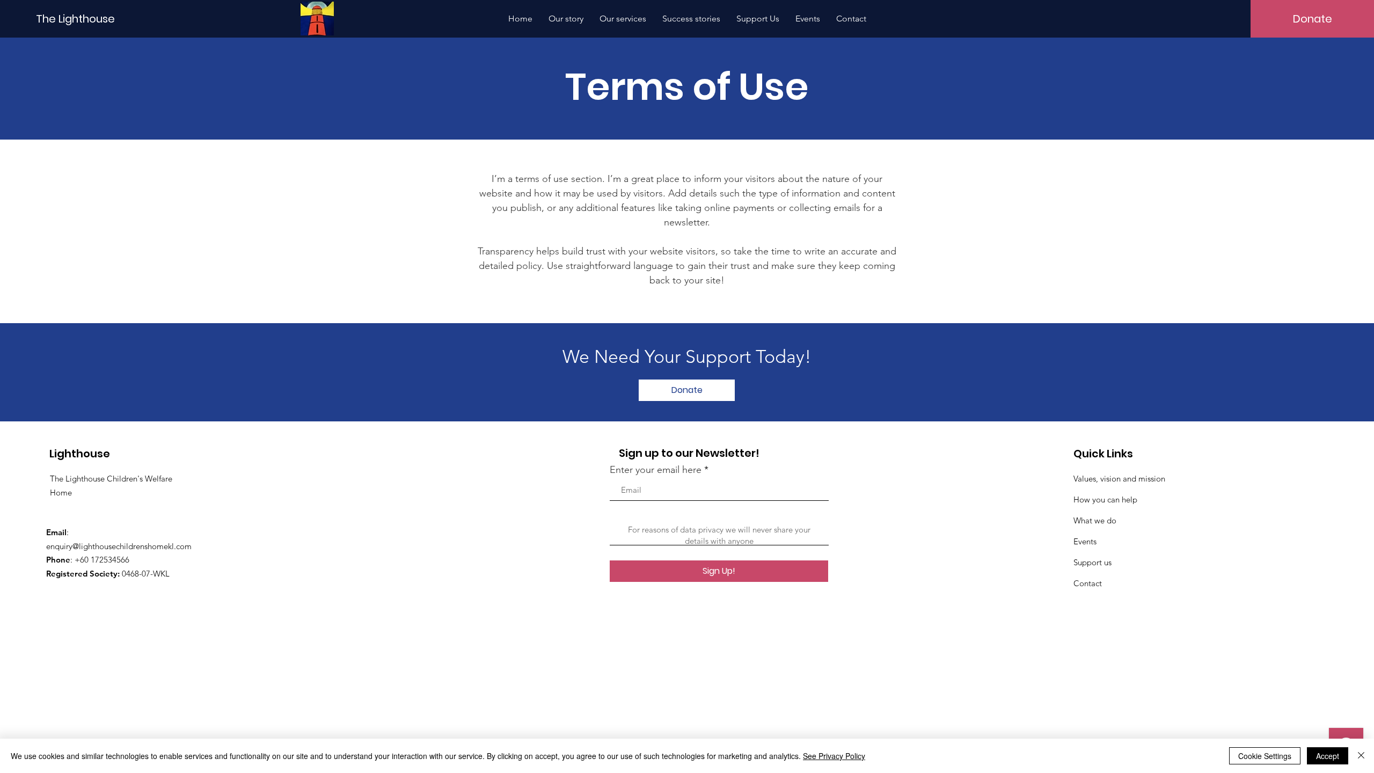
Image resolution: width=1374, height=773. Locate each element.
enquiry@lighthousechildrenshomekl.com (119, 546)
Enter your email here (655, 470)
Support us (1092, 562)
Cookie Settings (1264, 755)
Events (1085, 541)
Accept (1327, 755)
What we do (1094, 520)
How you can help (1105, 499)
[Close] (1361, 755)
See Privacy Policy (834, 755)
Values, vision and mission (1119, 478)
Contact (1087, 583)
